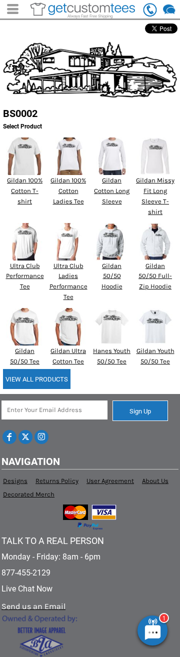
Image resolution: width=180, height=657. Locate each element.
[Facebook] (9, 437)
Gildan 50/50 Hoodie (112, 276)
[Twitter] (25, 437)
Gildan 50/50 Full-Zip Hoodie (155, 276)
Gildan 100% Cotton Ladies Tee (68, 190)
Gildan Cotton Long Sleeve (112, 190)
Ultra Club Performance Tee (25, 276)
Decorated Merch (28, 494)
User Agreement (110, 480)
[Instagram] (41, 437)
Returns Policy (57, 480)
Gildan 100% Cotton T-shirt (24, 190)
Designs (15, 480)
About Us (155, 480)
